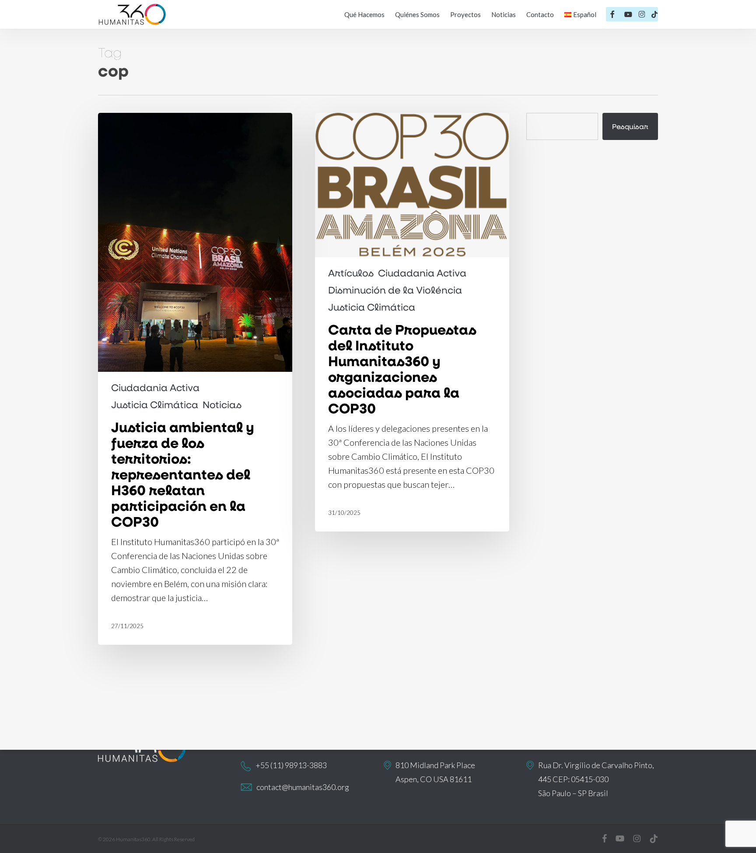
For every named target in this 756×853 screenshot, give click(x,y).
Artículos (351, 273)
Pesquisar (630, 126)
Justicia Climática (154, 404)
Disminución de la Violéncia (395, 290)
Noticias (222, 404)
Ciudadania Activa (155, 387)
